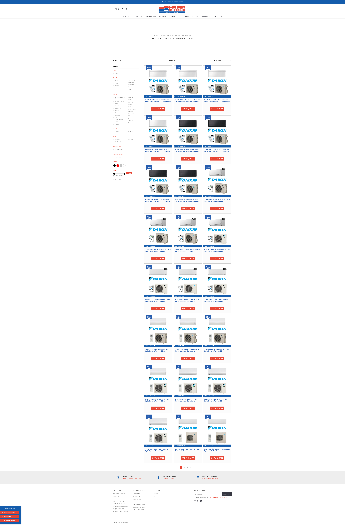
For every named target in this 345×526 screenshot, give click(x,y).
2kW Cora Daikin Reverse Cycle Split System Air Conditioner (157, 350)
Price (114, 170)
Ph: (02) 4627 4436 (118, 509)
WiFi (114, 136)
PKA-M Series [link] (132, 109)
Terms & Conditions (213, 497)
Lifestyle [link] (130, 97)
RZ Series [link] (131, 113)
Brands (195, 16)
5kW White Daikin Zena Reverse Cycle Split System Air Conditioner (217, 100)
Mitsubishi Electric (120, 90)
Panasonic (131, 84)
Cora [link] (116, 117)
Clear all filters (118, 180)
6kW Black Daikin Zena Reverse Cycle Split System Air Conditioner (187, 200)
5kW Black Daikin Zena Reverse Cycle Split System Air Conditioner (158, 200)
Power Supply (117, 146)
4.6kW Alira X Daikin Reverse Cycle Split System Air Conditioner (217, 250)
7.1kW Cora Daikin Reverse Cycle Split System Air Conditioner (157, 450)
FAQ (155, 496)
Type (114, 70)
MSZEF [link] (130, 104)
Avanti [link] (117, 106)
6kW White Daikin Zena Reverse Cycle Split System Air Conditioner (158, 150)
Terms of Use (137, 493)
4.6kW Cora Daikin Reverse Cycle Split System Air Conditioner (157, 400)
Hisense (117, 85)
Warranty (205, 16)
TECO (129, 89)
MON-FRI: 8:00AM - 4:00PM (120, 511)
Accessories (151, 16)
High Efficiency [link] (119, 119)
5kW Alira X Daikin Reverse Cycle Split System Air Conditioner (157, 300)
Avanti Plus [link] (118, 108)
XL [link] (129, 118)
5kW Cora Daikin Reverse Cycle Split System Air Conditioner (186, 400)
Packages (139, 16)
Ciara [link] (116, 113)
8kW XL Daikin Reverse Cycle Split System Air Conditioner (187, 450)
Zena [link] (129, 123)
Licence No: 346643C (139, 507)
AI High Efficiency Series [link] (120, 98)
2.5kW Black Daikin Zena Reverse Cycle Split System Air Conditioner (187, 150)
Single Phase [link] (119, 149)
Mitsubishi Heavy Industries (132, 81)
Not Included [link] (118, 141)
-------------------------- (120, 499)
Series (115, 94)
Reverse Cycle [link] (119, 157)
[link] (114, 165)
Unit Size (115, 129)
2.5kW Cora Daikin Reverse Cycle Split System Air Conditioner (187, 350)
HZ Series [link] (118, 122)
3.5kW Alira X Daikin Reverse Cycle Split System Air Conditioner (187, 250)
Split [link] (116, 73)
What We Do (128, 16)
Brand (115, 78)
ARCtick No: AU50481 (139, 504)
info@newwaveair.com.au (120, 506)
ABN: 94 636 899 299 (139, 510)
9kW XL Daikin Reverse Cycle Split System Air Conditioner (217, 450)
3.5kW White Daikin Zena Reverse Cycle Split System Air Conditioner (187, 100)
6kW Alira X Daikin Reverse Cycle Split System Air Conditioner (187, 300)
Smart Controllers (167, 16)
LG (115, 87)
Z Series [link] (130, 120)
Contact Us (217, 16)
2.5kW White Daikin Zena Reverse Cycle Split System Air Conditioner (158, 100)
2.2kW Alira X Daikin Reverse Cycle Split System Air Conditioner (217, 200)
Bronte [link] (117, 110)
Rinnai (130, 86)
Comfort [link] (117, 115)
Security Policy (137, 499)
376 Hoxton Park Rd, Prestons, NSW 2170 (119, 502)
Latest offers (184, 16)
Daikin (116, 81)
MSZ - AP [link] (131, 102)
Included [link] (117, 139)
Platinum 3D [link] (131, 111)
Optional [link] (130, 139)
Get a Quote (158, 109)
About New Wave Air (119, 493)
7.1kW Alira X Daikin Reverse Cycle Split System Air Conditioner (216, 300)
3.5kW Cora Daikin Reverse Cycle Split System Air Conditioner (216, 350)
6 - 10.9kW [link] (131, 132)
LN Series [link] (131, 100)
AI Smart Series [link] (119, 101)
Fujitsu (116, 83)
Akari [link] (116, 103)
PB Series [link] (131, 107)
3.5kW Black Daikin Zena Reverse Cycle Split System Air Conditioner (217, 150)
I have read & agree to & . (211, 497)
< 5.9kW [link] (117, 132)
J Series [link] (117, 124)
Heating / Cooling (118, 154)
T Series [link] (130, 116)
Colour (115, 161)
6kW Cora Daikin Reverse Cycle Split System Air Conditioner (216, 400)
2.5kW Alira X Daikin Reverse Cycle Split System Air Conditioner (158, 250)
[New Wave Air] (172, 9)
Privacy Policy (137, 496)
